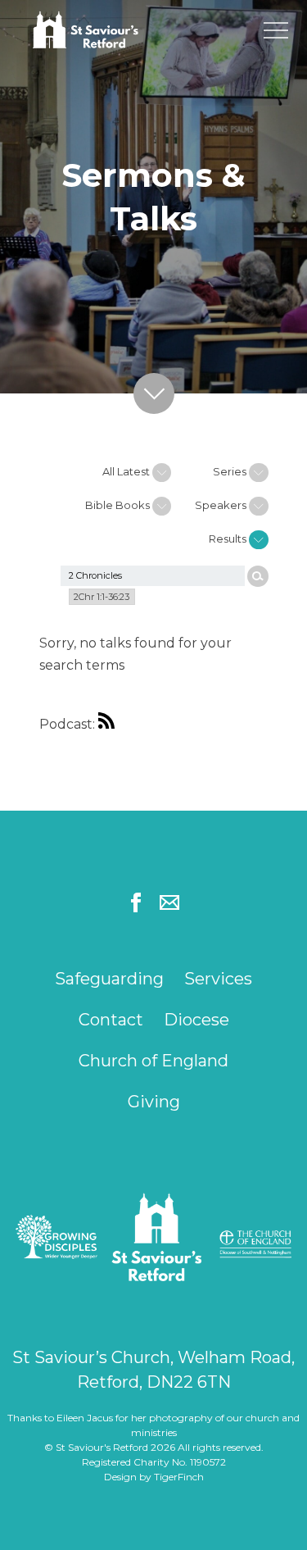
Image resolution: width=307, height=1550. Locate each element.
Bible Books (118, 504)
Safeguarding (109, 979)
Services (218, 979)
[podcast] (110, 724)
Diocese (196, 1020)
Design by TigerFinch (154, 1476)
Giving (154, 1101)
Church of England (153, 1060)
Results (229, 538)
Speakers (222, 504)
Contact (111, 1020)
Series (231, 471)
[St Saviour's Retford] (114, 31)
